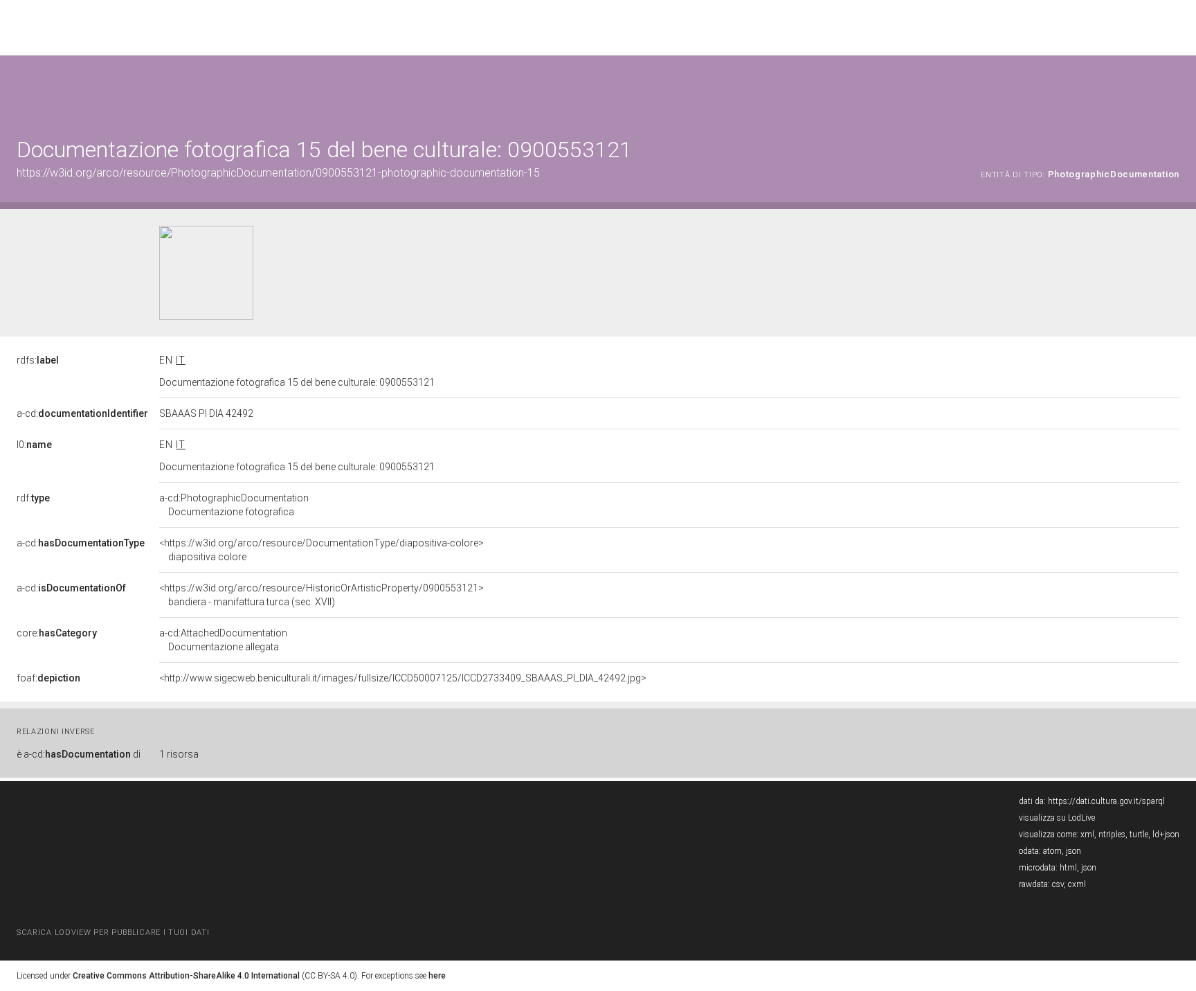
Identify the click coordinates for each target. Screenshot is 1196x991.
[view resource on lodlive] (1172, 89)
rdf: (33, 497)
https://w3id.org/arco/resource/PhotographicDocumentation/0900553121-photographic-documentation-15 (278, 172)
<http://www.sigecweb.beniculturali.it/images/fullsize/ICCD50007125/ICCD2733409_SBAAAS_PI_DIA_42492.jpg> (402, 678)
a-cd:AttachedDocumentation (223, 639)
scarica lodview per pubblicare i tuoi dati (113, 932)
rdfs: (38, 360)
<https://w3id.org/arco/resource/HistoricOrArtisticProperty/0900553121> (321, 594)
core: (57, 633)
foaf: (48, 678)
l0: (34, 444)
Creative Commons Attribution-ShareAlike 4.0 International (186, 976)
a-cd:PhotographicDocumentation (234, 504)
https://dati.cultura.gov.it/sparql (1106, 801)
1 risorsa (179, 754)
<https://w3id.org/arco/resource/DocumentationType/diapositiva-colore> (321, 549)
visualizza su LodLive (1057, 818)
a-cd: (82, 413)
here (437, 976)
